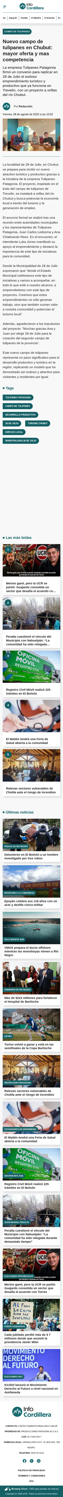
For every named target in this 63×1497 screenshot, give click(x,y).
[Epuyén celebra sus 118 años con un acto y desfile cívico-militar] (31, 881)
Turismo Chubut (38, 423)
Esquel (56, 18)
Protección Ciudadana (17, 1083)
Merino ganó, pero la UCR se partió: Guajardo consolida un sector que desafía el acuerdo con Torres (30, 1288)
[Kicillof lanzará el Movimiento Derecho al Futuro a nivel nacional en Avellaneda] (31, 1365)
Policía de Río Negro (16, 846)
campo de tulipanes (17, 406)
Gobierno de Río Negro (17, 990)
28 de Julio (11, 423)
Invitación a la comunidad (19, 893)
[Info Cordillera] (31, 7)
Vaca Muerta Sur (14, 939)
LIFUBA (8, 1036)
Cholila (18, 18)
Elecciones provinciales (18, 1276)
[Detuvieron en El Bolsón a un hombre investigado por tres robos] (31, 835)
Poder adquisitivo (14, 1326)
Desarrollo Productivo (20, 415)
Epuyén (7, 18)
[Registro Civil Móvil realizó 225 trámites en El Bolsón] (31, 667)
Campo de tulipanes (17, 31)
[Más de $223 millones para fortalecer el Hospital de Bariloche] (31, 978)
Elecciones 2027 (13, 1377)
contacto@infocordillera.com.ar (31, 1426)
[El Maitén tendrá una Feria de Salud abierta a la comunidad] (31, 716)
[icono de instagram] (38, 1461)
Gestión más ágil (14, 1176)
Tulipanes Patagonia (18, 397)
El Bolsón (44, 18)
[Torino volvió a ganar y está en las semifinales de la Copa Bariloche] (31, 1025)
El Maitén (30, 18)
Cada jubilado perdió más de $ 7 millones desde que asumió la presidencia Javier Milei (27, 1338)
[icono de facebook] (24, 1461)
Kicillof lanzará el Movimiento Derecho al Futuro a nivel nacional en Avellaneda (31, 1388)
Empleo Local (14, 432)
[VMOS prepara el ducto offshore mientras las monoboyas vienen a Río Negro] (31, 928)
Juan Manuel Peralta (16, 1222)
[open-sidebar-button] (5, 7)
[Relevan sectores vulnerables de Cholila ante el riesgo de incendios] (31, 765)
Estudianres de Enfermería (20, 1129)
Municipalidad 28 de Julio (20, 440)
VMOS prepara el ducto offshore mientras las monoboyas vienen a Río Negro (31, 951)
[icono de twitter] (31, 1461)
